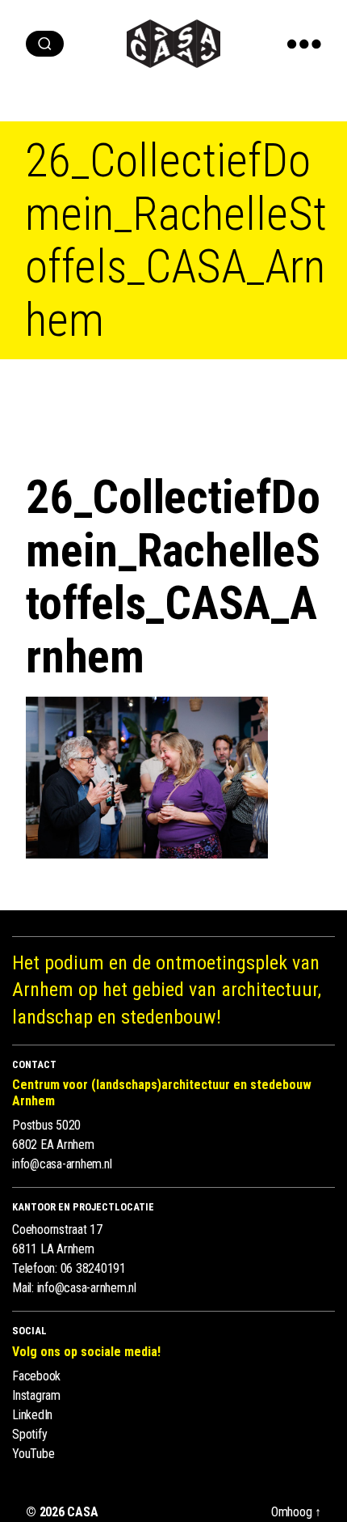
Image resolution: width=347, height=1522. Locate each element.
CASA (82, 1512)
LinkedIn (32, 1414)
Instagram (36, 1395)
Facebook (36, 1376)
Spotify (29, 1434)
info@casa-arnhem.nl (61, 1164)
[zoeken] (45, 43)
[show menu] (304, 43)
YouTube (33, 1453)
